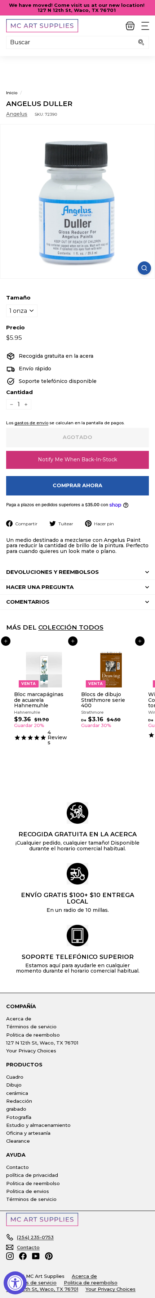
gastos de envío (31, 422)
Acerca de (18, 1019)
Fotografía (18, 1117)
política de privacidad (32, 1175)
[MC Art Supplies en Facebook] (23, 1256)
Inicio (11, 92)
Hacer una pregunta (40, 587)
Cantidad (19, 392)
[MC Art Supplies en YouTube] (36, 1256)
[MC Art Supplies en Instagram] (10, 1256)
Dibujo (14, 1085)
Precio (15, 328)
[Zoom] (144, 268)
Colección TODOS (70, 627)
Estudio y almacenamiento (38, 1125)
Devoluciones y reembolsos (52, 571)
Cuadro (14, 1077)
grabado (16, 1109)
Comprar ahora (77, 485)
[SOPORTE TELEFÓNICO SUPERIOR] (77, 935)
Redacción (19, 1101)
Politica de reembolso (33, 1035)
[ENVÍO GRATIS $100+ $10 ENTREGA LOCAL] (77, 874)
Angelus (16, 114)
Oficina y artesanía (28, 1133)
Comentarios (27, 601)
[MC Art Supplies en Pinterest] (49, 1256)
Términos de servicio (31, 1026)
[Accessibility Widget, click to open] (15, 1282)
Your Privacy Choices (31, 1051)
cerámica (17, 1093)
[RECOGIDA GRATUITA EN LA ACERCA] (77, 813)
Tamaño (18, 298)
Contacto (17, 1167)
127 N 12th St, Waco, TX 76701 (42, 1043)
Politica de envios (27, 1191)
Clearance (18, 1141)
